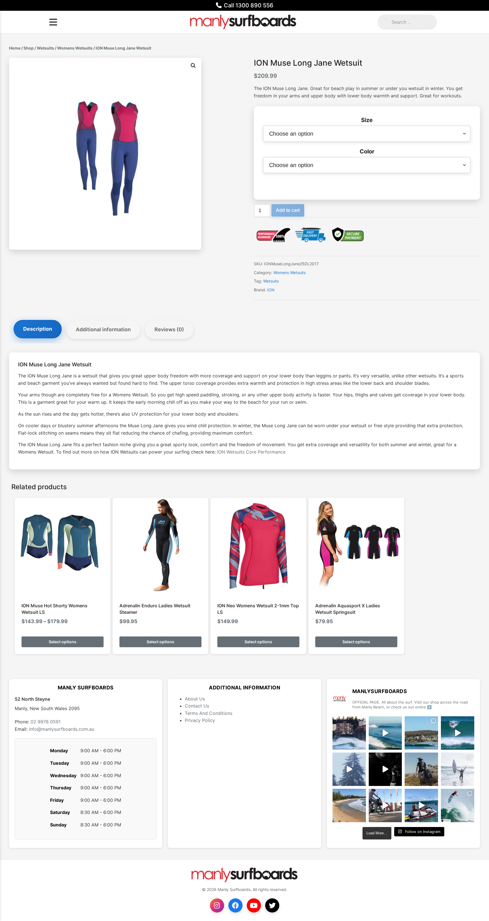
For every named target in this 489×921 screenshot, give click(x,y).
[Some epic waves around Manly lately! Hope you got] (349, 733)
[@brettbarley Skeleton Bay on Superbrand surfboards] (385, 733)
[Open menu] (53, 22)
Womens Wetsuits (75, 48)
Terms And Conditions (208, 713)
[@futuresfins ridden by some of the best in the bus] (457, 805)
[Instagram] (217, 905)
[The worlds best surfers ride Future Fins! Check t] (457, 769)
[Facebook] (235, 905)
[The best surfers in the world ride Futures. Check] (457, 733)
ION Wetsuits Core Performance (251, 452)
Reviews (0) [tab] (169, 329)
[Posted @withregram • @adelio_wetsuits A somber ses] (385, 769)
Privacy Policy (200, 720)
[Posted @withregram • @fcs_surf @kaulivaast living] (421, 805)
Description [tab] (37, 329)
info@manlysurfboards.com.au (61, 729)
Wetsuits (45, 48)
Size (367, 120)
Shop (28, 48)
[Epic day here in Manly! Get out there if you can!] (421, 733)
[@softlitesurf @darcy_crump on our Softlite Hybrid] (349, 769)
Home (14, 48)
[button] (193, 66)
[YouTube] (254, 905)
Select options (62, 641)
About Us (195, 699)
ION (270, 289)
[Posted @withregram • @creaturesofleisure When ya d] (421, 769)
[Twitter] (272, 905)
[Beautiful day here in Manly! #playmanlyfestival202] (349, 805)
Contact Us (197, 706)
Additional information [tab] (103, 329)
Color (367, 151)
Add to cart (288, 210)
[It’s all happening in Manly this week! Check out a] (385, 805)
